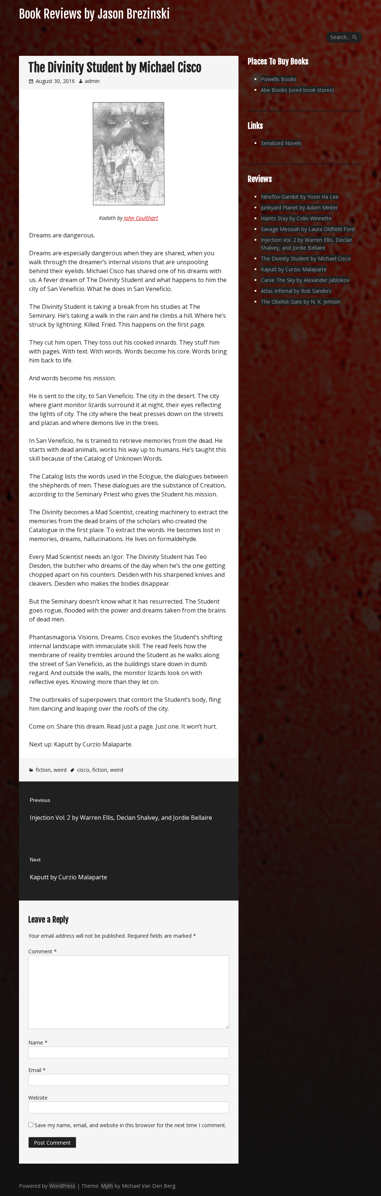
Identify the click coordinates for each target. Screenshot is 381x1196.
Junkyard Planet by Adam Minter (299, 207)
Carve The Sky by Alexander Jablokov (305, 280)
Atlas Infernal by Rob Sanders (296, 290)
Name (38, 1042)
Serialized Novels (281, 143)
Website (38, 1097)
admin (92, 80)
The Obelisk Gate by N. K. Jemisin (300, 301)
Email (37, 1070)
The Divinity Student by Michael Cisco (306, 258)
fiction (43, 769)
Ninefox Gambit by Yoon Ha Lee (300, 196)
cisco (83, 769)
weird (60, 769)
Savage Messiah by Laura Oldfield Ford (308, 229)
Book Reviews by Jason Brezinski (94, 14)
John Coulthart (141, 217)
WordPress (62, 1185)
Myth (107, 1185)
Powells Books (279, 79)
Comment (42, 951)
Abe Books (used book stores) (297, 89)
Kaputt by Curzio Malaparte (294, 269)
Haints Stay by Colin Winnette (296, 218)
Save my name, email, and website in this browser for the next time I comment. (130, 1125)
